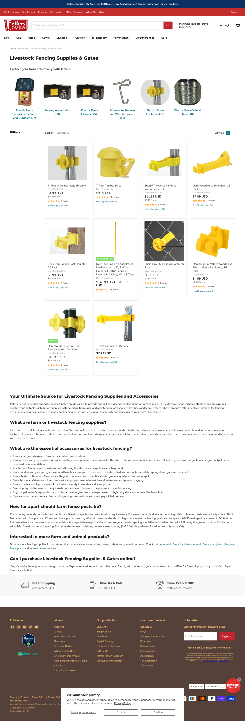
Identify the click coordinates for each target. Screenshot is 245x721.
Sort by (49, 133)
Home (13, 48)
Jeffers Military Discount (110, 656)
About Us (59, 626)
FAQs (143, 631)
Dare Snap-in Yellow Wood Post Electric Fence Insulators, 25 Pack (212, 267)
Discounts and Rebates (109, 660)
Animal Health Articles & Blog (70, 660)
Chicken (80, 38)
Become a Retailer (64, 646)
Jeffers (58, 620)
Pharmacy (59, 641)
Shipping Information (152, 636)
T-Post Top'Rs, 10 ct (108, 185)
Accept (121, 712)
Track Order (147, 665)
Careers (58, 631)
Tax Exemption (11, 12)
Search (13, 697)
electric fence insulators (177, 544)
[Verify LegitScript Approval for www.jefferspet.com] (28, 640)
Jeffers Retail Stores (64, 636)
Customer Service (152, 620)
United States (218, 686)
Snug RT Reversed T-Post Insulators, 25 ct (160, 187)
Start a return (147, 651)
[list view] (232, 133)
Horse (32, 38)
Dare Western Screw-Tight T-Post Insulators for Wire (66, 347)
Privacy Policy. (122, 703)
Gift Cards (102, 651)
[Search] (168, 25)
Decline (158, 712)
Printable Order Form (108, 646)
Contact (24, 697)
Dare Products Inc (56, 189)
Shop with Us (106, 620)
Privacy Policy (223, 661)
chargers (229, 544)
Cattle (46, 38)
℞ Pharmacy (99, 38)
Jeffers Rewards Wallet (67, 656)
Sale (164, 38)
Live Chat (102, 626)
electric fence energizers (208, 544)
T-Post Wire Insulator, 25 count (67, 185)
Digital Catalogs (105, 641)
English (234, 12)
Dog (7, 38)
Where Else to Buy (95, 12)
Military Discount (74, 12)
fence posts (17, 548)
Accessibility (147, 656)
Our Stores (103, 636)
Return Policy (147, 646)
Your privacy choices (65, 670)
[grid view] (228, 133)
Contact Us (146, 626)
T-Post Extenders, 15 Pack (112, 346)
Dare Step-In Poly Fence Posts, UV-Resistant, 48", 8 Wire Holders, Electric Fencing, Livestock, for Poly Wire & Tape (115, 269)
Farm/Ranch (121, 38)
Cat (18, 38)
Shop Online (104, 631)
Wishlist (58, 665)
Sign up (227, 636)
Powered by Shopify (20, 711)
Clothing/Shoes (145, 38)
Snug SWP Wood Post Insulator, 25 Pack (67, 265)
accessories (43, 548)
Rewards (42, 12)
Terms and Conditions (211, 661)
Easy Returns (28, 12)
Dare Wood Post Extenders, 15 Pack (211, 187)
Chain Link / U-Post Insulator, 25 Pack (164, 265)
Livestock (63, 38)
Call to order (56, 12)
